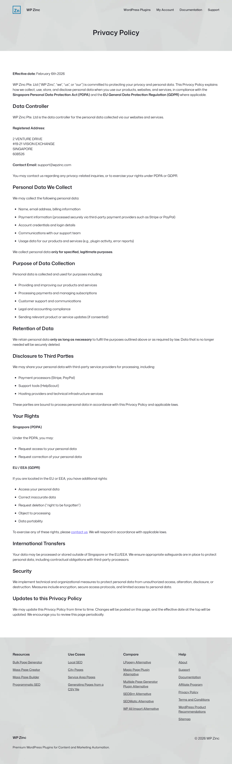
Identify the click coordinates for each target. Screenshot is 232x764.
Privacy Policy (188, 692)
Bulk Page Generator (27, 662)
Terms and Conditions (194, 699)
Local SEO (75, 662)
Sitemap (184, 719)
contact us (79, 532)
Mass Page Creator (26, 670)
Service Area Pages (81, 677)
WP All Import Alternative (141, 709)
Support (184, 670)
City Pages (75, 670)
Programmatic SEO (26, 684)
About (183, 662)
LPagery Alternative (137, 662)
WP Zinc (33, 9)
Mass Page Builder (26, 677)
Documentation (190, 677)
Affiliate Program (190, 684)
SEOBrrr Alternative (137, 694)
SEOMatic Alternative (138, 701)
